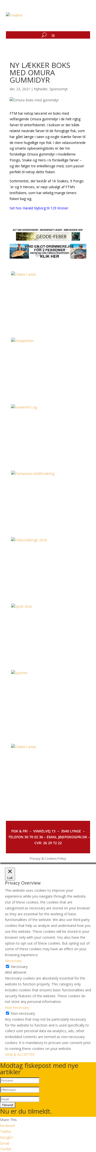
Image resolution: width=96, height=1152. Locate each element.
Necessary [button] (13, 960)
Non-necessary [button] (17, 1007)
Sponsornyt (58, 89)
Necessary (19, 966)
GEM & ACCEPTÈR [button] (19, 1054)
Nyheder (41, 89)
